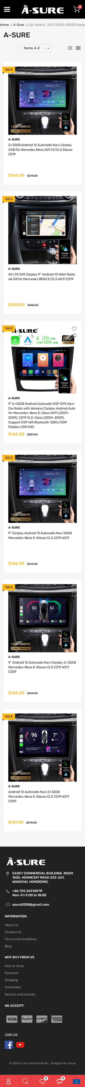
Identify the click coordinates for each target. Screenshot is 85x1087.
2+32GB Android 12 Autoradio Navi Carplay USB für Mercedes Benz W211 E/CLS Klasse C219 (40, 149)
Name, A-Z (32, 48)
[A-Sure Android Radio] (42, 9)
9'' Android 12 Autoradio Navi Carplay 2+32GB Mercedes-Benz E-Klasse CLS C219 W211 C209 (42, 667)
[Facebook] (9, 1045)
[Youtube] (20, 1045)
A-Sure (18, 25)
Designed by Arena (63, 1063)
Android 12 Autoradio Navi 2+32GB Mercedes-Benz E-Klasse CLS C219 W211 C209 (38, 796)
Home (4, 25)
